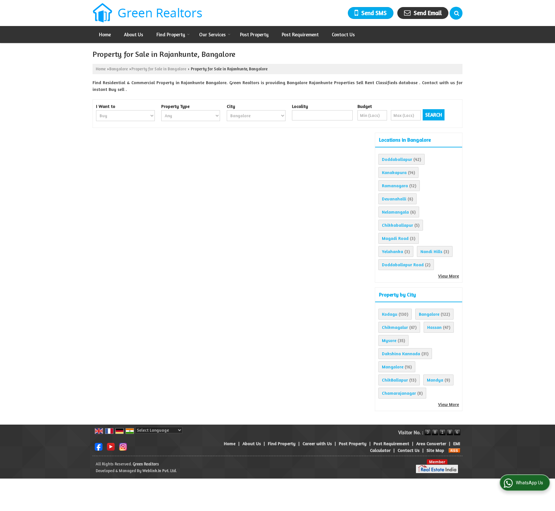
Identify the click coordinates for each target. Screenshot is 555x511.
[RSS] (454, 450)
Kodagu (389, 314)
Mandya (435, 380)
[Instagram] (123, 446)
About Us (133, 34)
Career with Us (317, 443)
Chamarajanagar (399, 393)
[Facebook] (98, 446)
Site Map (435, 450)
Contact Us (343, 34)
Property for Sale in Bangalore (158, 68)
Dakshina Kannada (401, 353)
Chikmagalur (395, 327)
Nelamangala (395, 212)
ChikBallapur (395, 380)
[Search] (456, 13)
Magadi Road (395, 238)
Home (105, 34)
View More (448, 275)
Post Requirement (300, 34)
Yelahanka (392, 251)
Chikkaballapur (397, 225)
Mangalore (392, 366)
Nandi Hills (431, 251)
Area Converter (431, 443)
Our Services (212, 34)
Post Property (254, 34)
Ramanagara (395, 185)
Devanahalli (394, 198)
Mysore (389, 340)
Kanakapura (394, 172)
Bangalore (118, 68)
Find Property (170, 34)
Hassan (434, 327)
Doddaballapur (397, 159)
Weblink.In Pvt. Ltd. (159, 470)
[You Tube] (111, 446)
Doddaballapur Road (403, 264)
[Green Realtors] (147, 13)
